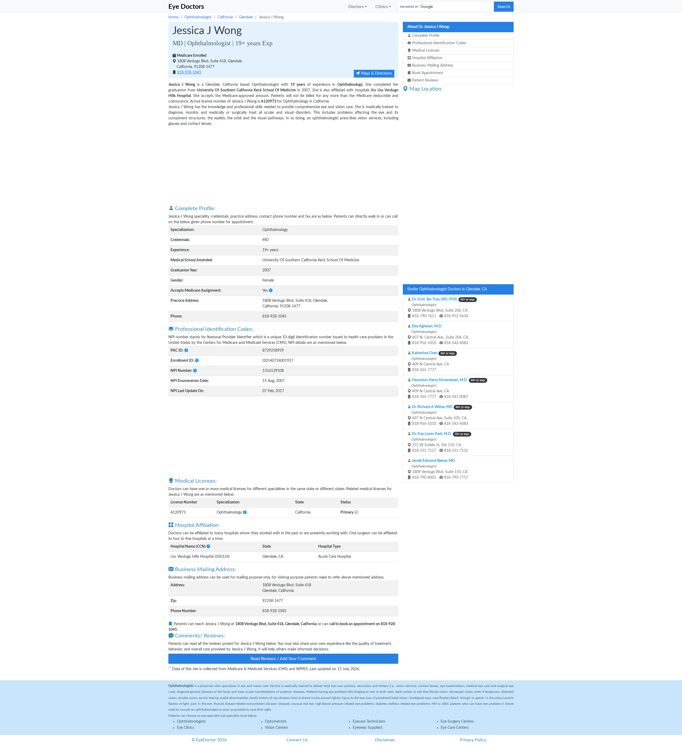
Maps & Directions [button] (376, 73)
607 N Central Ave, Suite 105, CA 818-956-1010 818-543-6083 (440, 415)
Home (173, 17)
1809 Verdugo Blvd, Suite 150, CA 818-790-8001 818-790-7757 (439, 469)
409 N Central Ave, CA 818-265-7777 (433, 361)
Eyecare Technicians (369, 721)
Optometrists (275, 721)
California (225, 17)
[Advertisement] (283, 165)
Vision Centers (276, 728)
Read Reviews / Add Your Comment (283, 659)
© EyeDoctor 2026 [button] (209, 740)
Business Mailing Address (432, 65)
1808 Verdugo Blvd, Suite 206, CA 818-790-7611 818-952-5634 (443, 308)
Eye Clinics (185, 728)
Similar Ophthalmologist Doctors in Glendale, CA (447, 289)
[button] (271, 290)
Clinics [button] (381, 7)
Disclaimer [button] (385, 740)
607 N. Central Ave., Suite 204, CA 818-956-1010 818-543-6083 (439, 334)
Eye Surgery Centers (457, 721)
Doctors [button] (356, 7)
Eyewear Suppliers (368, 728)
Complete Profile (425, 36)
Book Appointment (427, 73)
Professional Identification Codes (438, 43)
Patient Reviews (424, 80)
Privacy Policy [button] (473, 740)
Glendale (246, 17)
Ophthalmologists (191, 721)
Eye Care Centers (455, 728)
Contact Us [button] (297, 740)
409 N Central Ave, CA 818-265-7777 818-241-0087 (448, 388)
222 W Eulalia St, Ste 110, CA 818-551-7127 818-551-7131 (440, 442)
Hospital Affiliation (427, 58)
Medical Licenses (425, 50)
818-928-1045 (189, 72)
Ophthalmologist (198, 17)
